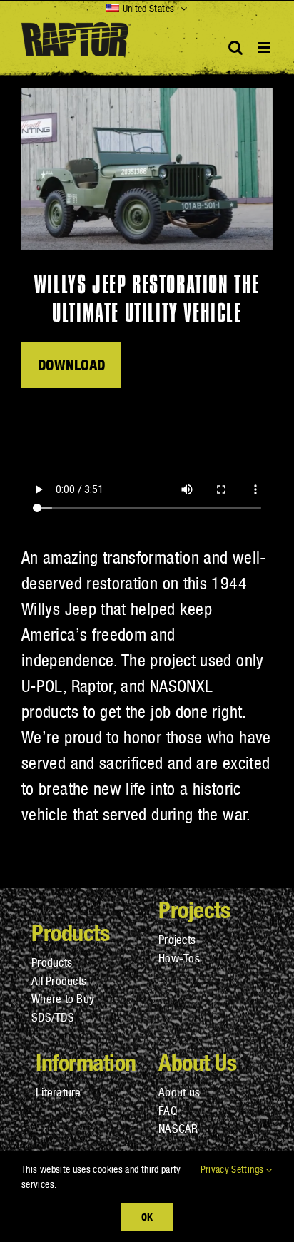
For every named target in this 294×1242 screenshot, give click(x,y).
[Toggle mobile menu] (265, 47)
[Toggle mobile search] (235, 47)
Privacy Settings (233, 1169)
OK (147, 1217)
